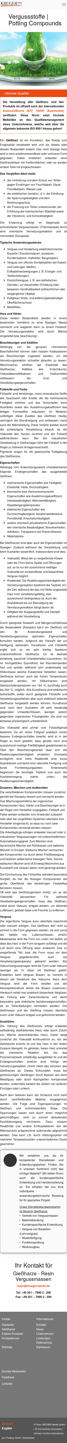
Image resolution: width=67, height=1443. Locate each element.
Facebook (8, 1377)
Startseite (8, 1325)
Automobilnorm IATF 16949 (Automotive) (33, 111)
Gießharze (8, 1329)
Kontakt (41, 1325)
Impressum (43, 1347)
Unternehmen (45, 1334)
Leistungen (43, 1338)
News (40, 1329)
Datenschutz (44, 1342)
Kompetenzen (10, 1338)
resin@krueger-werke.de (33, 1286)
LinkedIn (7, 1384)
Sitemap (7, 1347)
